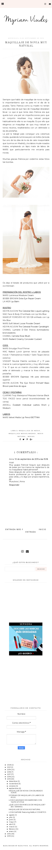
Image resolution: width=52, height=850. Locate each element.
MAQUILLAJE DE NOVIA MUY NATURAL (24, 809)
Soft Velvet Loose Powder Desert (24, 323)
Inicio (42, 529)
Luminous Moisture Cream (21, 295)
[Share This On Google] (31, 439)
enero (11, 831)
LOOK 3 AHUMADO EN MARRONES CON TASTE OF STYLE (25, 801)
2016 (9, 777)
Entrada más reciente (19, 529)
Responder (14, 485)
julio (11, 817)
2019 (9, 770)
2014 (9, 834)
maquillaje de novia (30, 431)
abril (11, 824)
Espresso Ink (27, 377)
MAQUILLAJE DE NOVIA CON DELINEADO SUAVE (26, 792)
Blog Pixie (23, 846)
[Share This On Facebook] (20, 439)
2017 (9, 774)
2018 (9, 772)
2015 (9, 779)
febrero (12, 829)
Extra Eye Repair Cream (30, 298)
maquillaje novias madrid (22, 433)
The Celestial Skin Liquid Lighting (34, 311)
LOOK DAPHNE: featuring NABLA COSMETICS (27, 812)
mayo (11, 822)
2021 (9, 767)
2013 (9, 836)
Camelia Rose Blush (20, 336)
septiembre (14, 788)
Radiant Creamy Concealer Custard (25, 339)
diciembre (13, 781)
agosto (12, 815)
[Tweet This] (24, 439)
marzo (12, 827)
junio (11, 820)
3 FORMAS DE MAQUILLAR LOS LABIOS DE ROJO (26, 796)
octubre (12, 786)
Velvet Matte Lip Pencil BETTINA (24, 417)
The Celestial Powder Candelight (34, 326)
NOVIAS (31, 436)
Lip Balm (15, 301)
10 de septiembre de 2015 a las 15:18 (31, 459)
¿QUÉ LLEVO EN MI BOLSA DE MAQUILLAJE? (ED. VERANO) (27, 806)
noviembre (13, 784)
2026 (9, 765)
